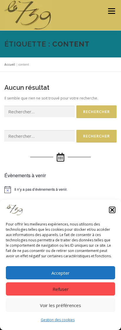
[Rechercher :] (39, 112)
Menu (111, 11)
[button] (112, 210)
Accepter (60, 273)
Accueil (9, 64)
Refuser (61, 289)
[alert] (60, 189)
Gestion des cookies (58, 319)
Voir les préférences (60, 305)
